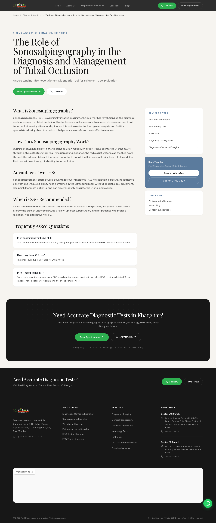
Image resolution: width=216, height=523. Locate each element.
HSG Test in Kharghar (159, 119)
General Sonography (122, 419)
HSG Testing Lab (157, 126)
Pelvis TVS (154, 133)
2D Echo (93, 347)
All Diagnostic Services (160, 201)
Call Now (169, 5)
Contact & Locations (160, 209)
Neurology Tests (120, 431)
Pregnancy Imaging (121, 414)
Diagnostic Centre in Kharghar (164, 147)
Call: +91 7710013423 (174, 180)
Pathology (107, 347)
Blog (127, 5)
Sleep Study (137, 347)
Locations (115, 5)
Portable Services (121, 448)
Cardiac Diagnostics (122, 425)
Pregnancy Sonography (161, 140)
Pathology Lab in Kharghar (76, 429)
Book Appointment (190, 5)
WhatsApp (193, 381)
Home (58, 5)
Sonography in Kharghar (74, 418)
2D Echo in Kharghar (72, 424)
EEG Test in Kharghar (73, 439)
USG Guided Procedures (124, 442)
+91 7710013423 (127, 337)
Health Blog (154, 205)
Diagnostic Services (91, 5)
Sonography (78, 347)
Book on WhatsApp (174, 173)
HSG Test (122, 347)
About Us (71, 5)
